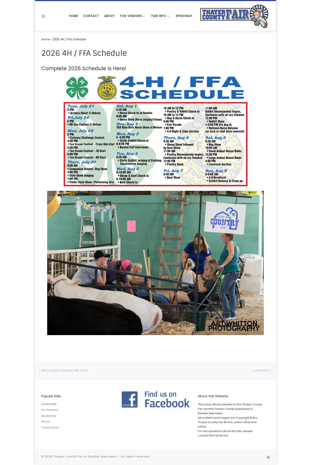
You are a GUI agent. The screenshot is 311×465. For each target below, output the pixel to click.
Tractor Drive (50, 427)
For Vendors (49, 410)
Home (45, 39)
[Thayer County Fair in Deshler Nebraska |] (234, 15)
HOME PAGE (48, 404)
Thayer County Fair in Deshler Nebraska (85, 456)
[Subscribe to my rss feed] (268, 457)
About (45, 421)
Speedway (48, 416)
